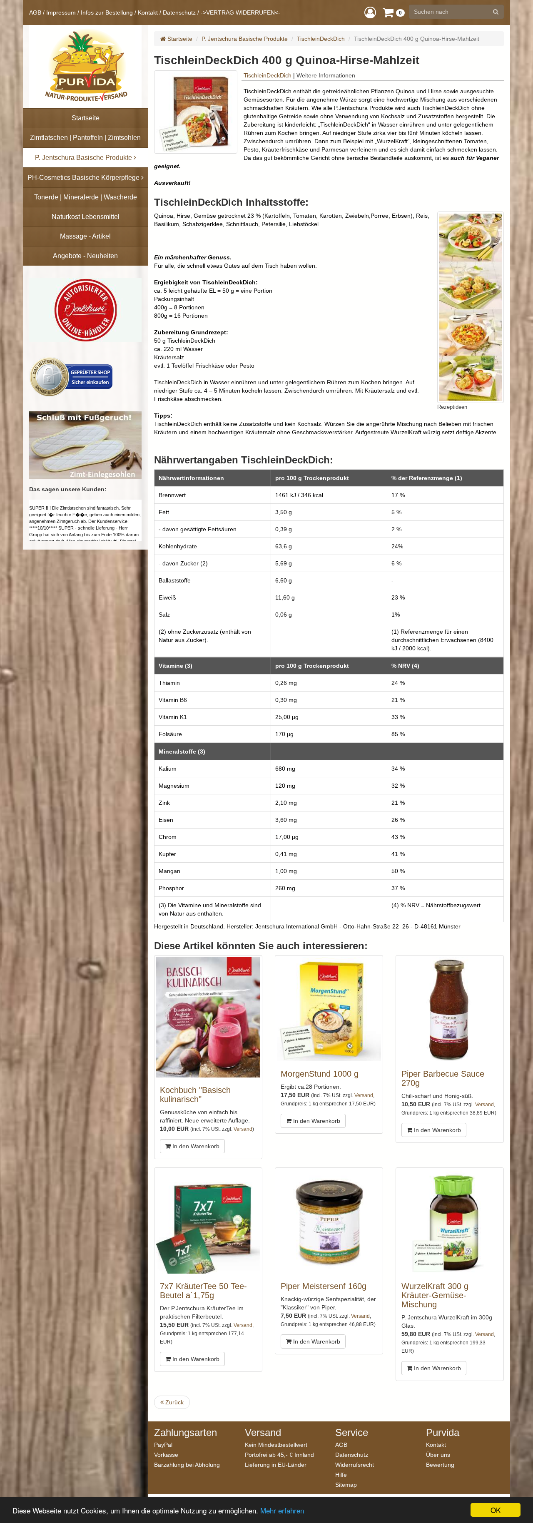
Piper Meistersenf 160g (323, 1286)
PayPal (163, 1444)
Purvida (442, 1433)
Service (351, 1433)
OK (496, 1510)
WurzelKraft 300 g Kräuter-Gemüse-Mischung (434, 1295)
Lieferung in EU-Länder (275, 1464)
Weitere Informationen (325, 75)
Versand (243, 1129)
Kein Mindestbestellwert (276, 1444)
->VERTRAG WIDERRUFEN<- (240, 12)
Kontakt (148, 12)
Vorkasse (166, 1454)
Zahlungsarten (185, 1433)
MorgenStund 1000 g (320, 1073)
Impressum (61, 12)
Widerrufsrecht (354, 1464)
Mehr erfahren (282, 1510)
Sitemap (346, 1484)
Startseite (179, 38)
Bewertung (440, 1464)
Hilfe (341, 1474)
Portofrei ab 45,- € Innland (279, 1454)
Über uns (438, 1454)
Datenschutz (179, 12)
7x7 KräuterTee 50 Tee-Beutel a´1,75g (203, 1291)
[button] (370, 12)
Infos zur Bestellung (107, 12)
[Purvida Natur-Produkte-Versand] (85, 66)
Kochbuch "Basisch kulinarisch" (195, 1094)
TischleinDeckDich (321, 38)
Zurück (174, 1402)
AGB (35, 12)
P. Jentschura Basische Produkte (245, 38)
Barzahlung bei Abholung (187, 1464)
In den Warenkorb (195, 1146)
